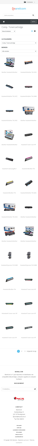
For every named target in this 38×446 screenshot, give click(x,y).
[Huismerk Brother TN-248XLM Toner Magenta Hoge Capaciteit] (28, 159)
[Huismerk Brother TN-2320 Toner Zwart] (9, 207)
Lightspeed (26, 440)
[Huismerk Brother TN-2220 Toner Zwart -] (28, 62)
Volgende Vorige (31, 351)
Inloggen (19, 425)
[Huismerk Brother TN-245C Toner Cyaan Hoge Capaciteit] (9, 110)
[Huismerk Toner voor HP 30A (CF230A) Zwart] (28, 135)
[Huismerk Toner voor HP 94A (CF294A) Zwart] (28, 328)
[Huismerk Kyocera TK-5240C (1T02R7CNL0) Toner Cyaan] (9, 255)
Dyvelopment (19, 442)
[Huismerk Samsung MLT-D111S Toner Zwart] (9, 159)
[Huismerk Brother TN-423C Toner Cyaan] (28, 183)
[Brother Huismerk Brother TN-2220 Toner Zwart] (28, 110)
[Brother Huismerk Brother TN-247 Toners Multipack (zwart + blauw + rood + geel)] (9, 62)
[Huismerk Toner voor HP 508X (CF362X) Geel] (9, 328)
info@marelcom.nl (20, 417)
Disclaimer (19, 432)
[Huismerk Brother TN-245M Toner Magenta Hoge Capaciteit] (28, 86)
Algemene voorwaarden (19, 430)
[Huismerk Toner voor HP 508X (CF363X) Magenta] (28, 303)
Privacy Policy (19, 434)
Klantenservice (19, 436)
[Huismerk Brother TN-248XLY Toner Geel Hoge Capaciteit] (9, 183)
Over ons (19, 427)
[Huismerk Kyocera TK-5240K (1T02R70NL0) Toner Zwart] (28, 255)
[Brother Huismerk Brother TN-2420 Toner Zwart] (9, 231)
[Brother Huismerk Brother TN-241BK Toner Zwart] (28, 207)
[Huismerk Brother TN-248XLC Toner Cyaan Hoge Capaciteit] (9, 279)
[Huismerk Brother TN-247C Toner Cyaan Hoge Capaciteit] (9, 86)
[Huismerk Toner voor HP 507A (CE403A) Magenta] (28, 279)
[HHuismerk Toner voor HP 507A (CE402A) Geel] (9, 303)
